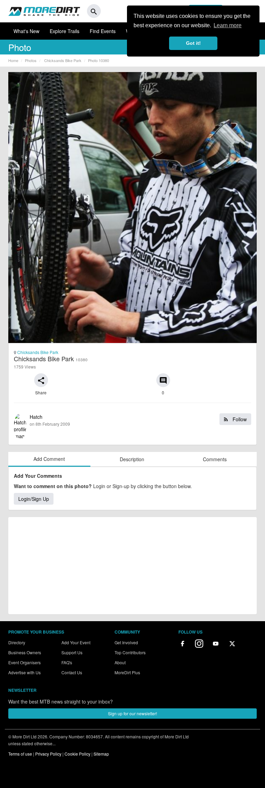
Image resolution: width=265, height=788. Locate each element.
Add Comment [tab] (49, 458)
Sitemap (101, 754)
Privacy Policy (48, 754)
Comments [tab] (215, 459)
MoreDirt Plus (127, 672)
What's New (26, 31)
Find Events (103, 31)
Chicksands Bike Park (37, 352)
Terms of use (20, 754)
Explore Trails (64, 31)
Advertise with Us (24, 672)
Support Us (71, 652)
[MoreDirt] (44, 11)
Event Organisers (24, 662)
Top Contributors (130, 652)
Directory (16, 642)
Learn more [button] (228, 25)
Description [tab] (132, 459)
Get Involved (126, 642)
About (120, 662)
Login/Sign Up (33, 498)
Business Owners (24, 652)
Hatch (138, 420)
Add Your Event (75, 642)
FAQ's (66, 662)
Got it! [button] (193, 43)
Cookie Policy (77, 754)
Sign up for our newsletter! (132, 713)
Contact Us (71, 672)
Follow (239, 419)
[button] (41, 380)
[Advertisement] (132, 565)
